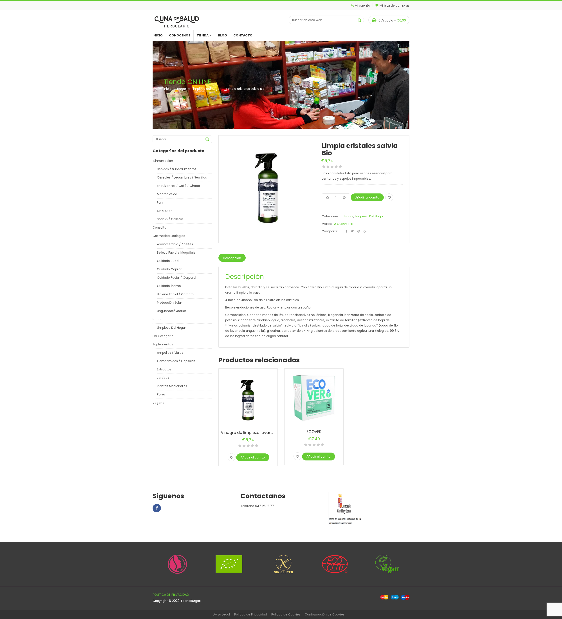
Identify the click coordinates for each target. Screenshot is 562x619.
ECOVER (314, 431)
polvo (161, 394)
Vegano (158, 403)
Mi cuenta (362, 5)
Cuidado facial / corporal (176, 277)
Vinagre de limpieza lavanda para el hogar (262, 432)
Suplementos (163, 344)
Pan (160, 202)
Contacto (242, 35)
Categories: (330, 216)
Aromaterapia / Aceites (175, 244)
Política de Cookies (285, 614)
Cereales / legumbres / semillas (182, 177)
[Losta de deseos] (389, 197)
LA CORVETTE (343, 224)
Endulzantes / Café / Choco (178, 186)
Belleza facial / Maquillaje (176, 252)
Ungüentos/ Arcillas (172, 311)
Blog (222, 35)
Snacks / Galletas (170, 219)
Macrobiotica (167, 194)
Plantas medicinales (172, 386)
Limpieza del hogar (206, 89)
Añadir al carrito (367, 197)
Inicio (158, 35)
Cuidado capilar (169, 269)
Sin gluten (165, 211)
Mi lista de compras (394, 5)
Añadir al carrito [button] (253, 457)
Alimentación (163, 161)
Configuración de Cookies (324, 614)
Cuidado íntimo (169, 286)
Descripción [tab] (232, 258)
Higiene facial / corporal (175, 294)
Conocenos (179, 35)
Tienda (203, 35)
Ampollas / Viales (170, 352)
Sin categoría (163, 336)
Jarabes (163, 377)
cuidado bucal (168, 261)
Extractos (164, 369)
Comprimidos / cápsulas (176, 361)
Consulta (159, 227)
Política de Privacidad (250, 614)
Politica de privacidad (171, 594)
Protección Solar (169, 302)
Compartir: (330, 231)
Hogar (181, 89)
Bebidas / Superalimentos (176, 169)
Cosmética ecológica (169, 236)
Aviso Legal (221, 614)
